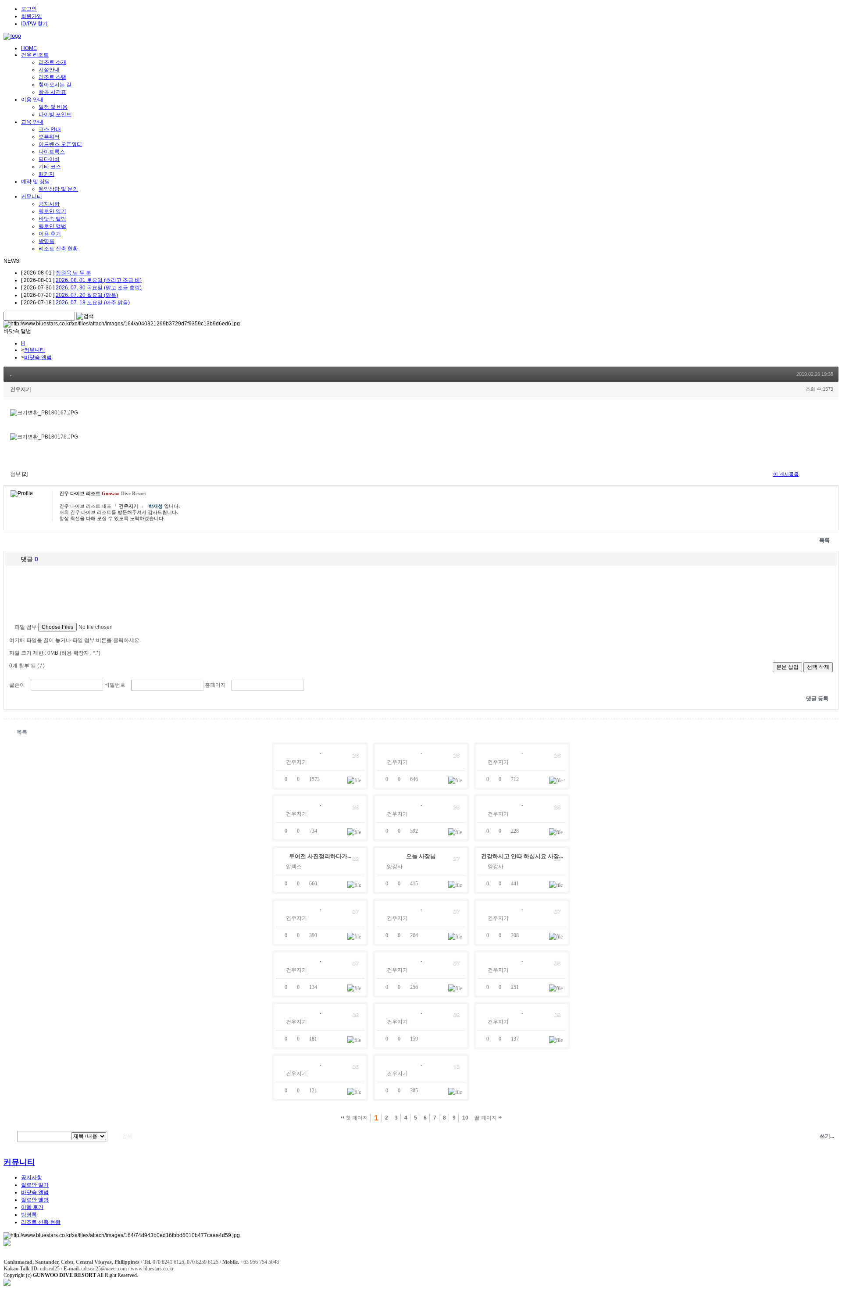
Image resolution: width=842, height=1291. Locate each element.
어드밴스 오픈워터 (60, 144)
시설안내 (49, 70)
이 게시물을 (786, 474)
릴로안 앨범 (52, 226)
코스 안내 (50, 129)
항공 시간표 (52, 92)
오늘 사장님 (421, 856)
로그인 (29, 9)
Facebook (826, 474)
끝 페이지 (486, 1118)
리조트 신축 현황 (58, 249)
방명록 (46, 241)
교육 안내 (32, 122)
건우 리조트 (35, 55)
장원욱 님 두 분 (73, 273)
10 (465, 1118)
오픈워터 (49, 137)
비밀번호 (114, 685)
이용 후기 (50, 234)
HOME (29, 48)
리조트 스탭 (52, 77)
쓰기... (827, 1136)
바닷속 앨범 (52, 219)
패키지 (46, 174)
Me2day (818, 474)
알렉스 (294, 866)
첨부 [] (19, 474)
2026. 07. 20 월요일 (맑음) (87, 295)
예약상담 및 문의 (58, 189)
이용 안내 (32, 99)
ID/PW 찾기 (34, 24)
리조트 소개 (52, 62)
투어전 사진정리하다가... (320, 856)
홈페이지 (215, 685)
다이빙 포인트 (55, 114)
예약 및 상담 (35, 181)
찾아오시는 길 (55, 85)
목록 (824, 540)
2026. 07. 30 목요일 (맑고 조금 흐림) (99, 288)
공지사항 (49, 204)
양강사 (395, 866)
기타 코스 (50, 167)
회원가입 (31, 16)
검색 (9, 1136)
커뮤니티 (31, 196)
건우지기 (20, 389)
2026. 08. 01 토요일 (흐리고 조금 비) (99, 280)
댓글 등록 (817, 698)
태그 (144, 1136)
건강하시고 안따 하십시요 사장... (522, 856)
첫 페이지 (356, 1118)
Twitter (809, 474)
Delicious (834, 474)
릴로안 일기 (52, 211)
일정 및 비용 (53, 107)
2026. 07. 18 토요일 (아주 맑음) (93, 303)
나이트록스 (52, 152)
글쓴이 (17, 685)
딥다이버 (49, 159)
